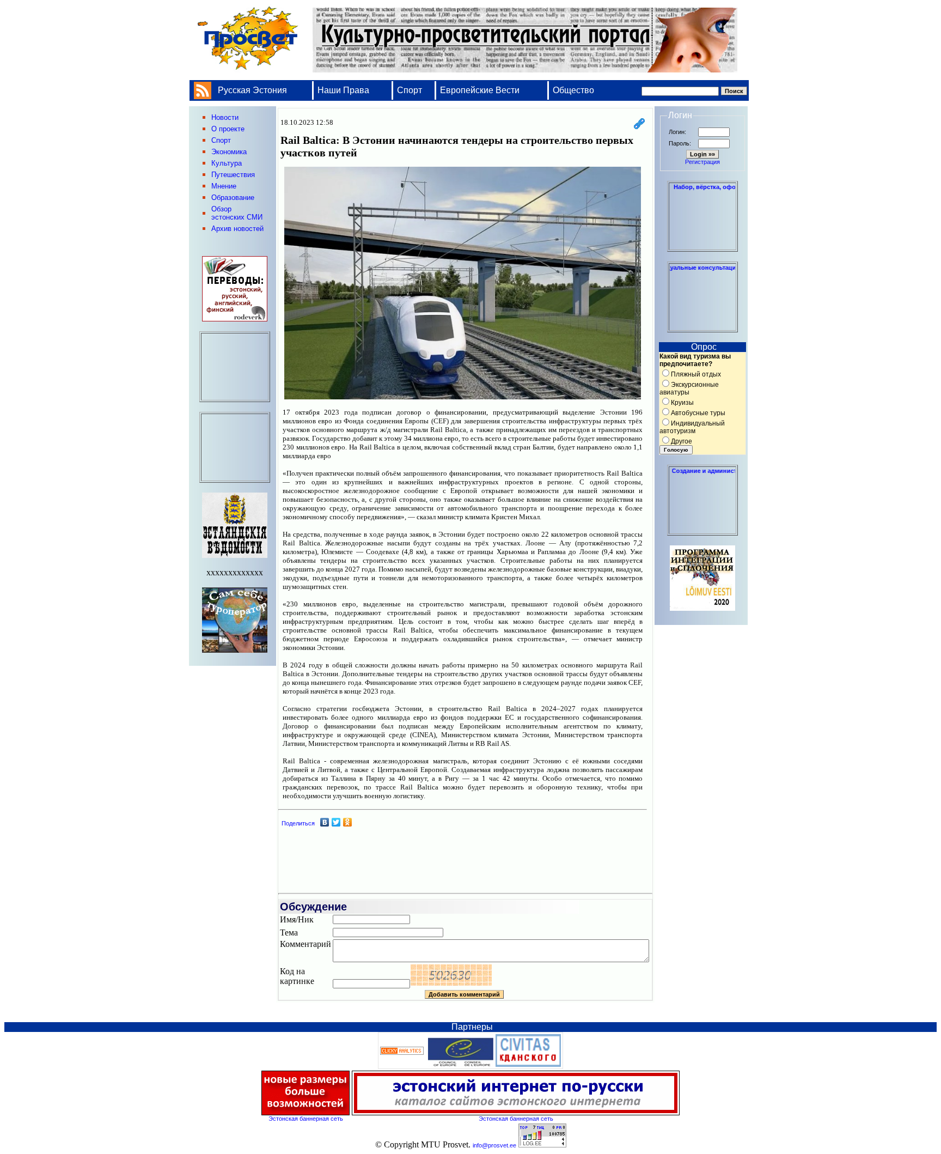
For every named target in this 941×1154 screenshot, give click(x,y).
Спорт (409, 90)
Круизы (682, 402)
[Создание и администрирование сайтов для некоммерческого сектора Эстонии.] (702, 530)
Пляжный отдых (696, 374)
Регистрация (702, 162)
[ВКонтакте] (325, 822)
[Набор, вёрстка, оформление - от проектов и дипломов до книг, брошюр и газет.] (702, 247)
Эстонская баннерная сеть (305, 1118)
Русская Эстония (252, 90)
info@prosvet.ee (494, 1145)
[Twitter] (336, 822)
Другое (681, 441)
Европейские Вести (480, 90)
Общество (573, 90)
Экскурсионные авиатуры (689, 388)
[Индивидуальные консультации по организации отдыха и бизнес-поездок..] (702, 327)
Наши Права (344, 90)
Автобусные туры (698, 413)
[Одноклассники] (347, 822)
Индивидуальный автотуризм (692, 427)
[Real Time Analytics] (402, 1052)
